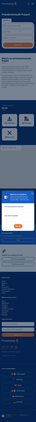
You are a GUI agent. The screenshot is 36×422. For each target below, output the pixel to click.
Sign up (18, 226)
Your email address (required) (13, 206)
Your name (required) (11, 215)
